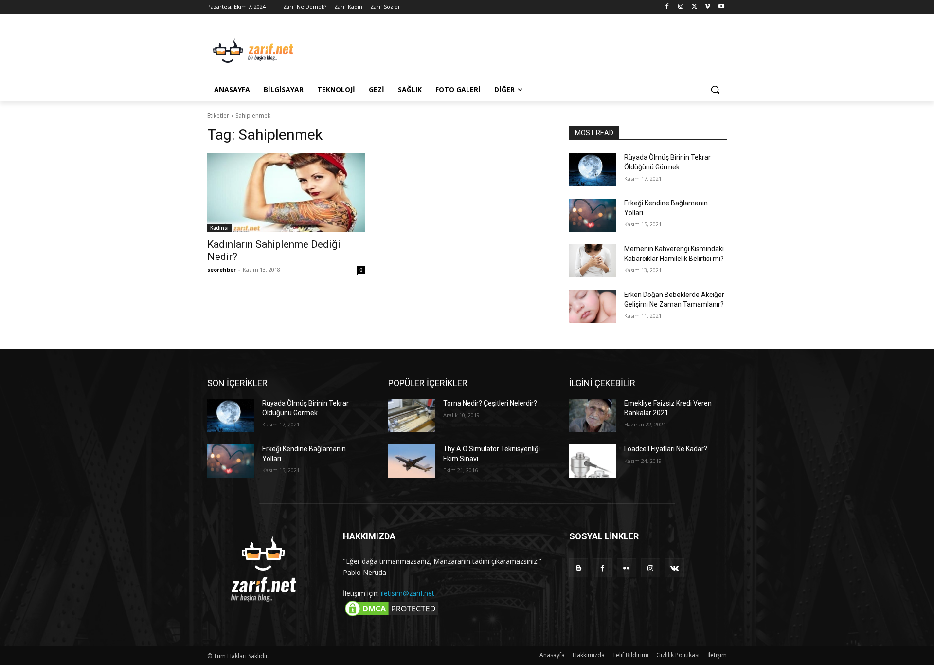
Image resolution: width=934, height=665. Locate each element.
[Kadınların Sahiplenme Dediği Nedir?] (286, 192)
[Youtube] (721, 7)
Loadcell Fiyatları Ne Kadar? (665, 449)
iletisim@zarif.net (407, 593)
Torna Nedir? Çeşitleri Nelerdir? (490, 403)
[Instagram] (680, 7)
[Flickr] (626, 567)
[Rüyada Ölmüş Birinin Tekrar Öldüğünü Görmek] (592, 169)
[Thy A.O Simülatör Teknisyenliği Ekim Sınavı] (411, 461)
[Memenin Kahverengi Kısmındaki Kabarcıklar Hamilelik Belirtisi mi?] (592, 260)
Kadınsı (219, 227)
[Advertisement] (540, 49)
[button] (715, 89)
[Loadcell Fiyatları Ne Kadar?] (592, 461)
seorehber (221, 269)
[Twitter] (694, 7)
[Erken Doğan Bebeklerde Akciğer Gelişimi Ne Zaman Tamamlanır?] (592, 306)
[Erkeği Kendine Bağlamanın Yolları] (592, 215)
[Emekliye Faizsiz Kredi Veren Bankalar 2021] (592, 415)
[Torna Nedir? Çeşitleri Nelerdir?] (411, 415)
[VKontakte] (674, 567)
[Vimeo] (707, 7)
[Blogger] (578, 567)
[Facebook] (667, 7)
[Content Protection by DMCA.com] (391, 615)
